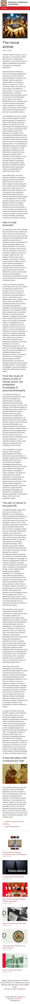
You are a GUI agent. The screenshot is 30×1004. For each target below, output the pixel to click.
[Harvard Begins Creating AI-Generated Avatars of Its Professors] (15, 849)
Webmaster (22, 989)
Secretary (7, 989)
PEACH (14, 989)
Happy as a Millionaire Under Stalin (14, 923)
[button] (28, 8)
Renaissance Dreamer (12, 826)
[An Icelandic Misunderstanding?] (15, 873)
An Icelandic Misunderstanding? (13, 877)
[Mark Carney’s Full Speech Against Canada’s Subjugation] (15, 895)
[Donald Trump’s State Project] (15, 966)
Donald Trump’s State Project (12, 970)
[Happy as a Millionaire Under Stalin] (15, 920)
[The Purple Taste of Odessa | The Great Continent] (15, 942)
